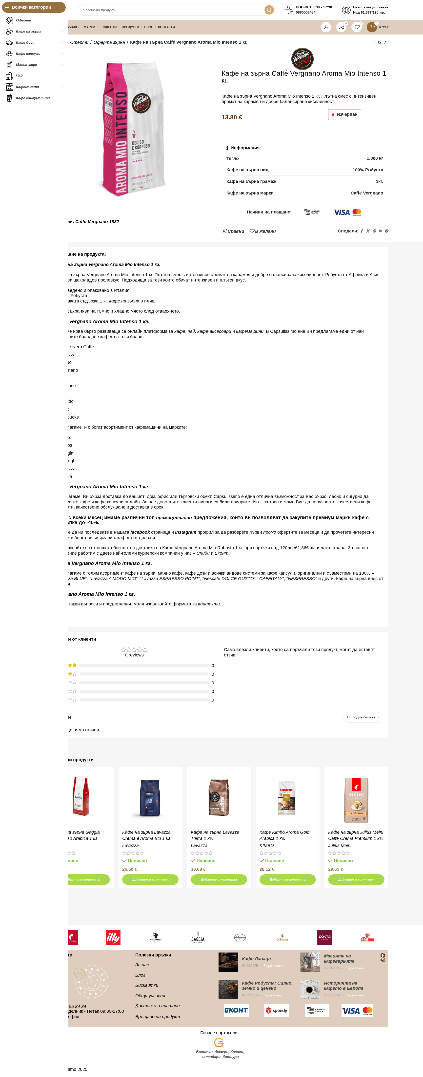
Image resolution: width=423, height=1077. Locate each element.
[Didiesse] (202, 937)
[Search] (269, 10)
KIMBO (267, 845)
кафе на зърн (123, 301)
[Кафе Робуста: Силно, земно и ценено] (228, 989)
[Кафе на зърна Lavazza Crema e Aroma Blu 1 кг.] (150, 799)
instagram (185, 532)
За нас (142, 964)
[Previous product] (373, 42)
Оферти (79, 42)
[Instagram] (383, 960)
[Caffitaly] (371, 937)
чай (191, 331)
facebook (140, 532)
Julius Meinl (339, 845)
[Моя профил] (326, 27)
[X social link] (367, 231)
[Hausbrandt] (117, 937)
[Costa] (287, 937)
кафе (179, 331)
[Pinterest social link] (374, 231)
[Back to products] (379, 42)
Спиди (203, 553)
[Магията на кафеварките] (310, 962)
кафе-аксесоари (214, 331)
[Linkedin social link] (380, 231)
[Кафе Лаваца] (228, 962)
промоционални (174, 517)
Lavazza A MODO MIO (113, 578)
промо (269, 532)
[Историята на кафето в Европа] (310, 989)
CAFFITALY (270, 578)
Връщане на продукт (157, 1016)
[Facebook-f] (383, 955)
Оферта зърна (109, 42)
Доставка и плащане (157, 1005)
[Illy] (75, 937)
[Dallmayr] (244, 937)
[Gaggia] (160, 937)
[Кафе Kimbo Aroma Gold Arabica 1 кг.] (288, 799)
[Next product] (385, 42)
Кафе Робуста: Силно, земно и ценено (267, 986)
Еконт (221, 553)
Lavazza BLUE (71, 578)
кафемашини (249, 331)
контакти (209, 603)
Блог (140, 975)
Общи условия (150, 995)
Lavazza (130, 845)
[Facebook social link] (361, 231)
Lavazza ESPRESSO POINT (170, 578)
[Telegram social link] (386, 231)
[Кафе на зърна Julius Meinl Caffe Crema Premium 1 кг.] (356, 799)
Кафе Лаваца (256, 958)
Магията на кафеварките (339, 958)
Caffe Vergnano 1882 (97, 221)
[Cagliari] (329, 937)
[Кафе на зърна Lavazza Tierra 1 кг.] (219, 799)
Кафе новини (273, 965)
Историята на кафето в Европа (343, 986)
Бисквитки (146, 985)
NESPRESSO (302, 578)
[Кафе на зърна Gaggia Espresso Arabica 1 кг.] (82, 799)
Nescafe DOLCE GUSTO (229, 578)
